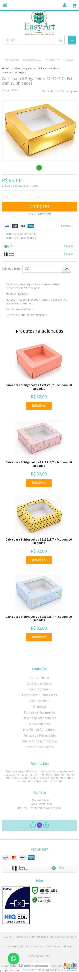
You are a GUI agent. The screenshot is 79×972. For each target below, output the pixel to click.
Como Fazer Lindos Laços (39, 695)
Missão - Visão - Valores (39, 730)
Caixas (16, 68)
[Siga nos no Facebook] (33, 825)
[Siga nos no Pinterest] (46, 825)
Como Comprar (39, 689)
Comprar (40, 207)
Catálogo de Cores (39, 684)
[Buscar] (60, 40)
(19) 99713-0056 (42, 804)
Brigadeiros (29, 68)
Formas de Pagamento (39, 713)
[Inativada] (16, 905)
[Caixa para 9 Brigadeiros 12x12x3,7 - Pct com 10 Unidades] (38, 376)
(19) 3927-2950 (40, 800)
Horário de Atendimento (39, 718)
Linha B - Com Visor (48, 68)
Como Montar (39, 701)
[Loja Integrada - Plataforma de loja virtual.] (39, 966)
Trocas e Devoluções (39, 747)
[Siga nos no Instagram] (39, 825)
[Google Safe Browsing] (41, 900)
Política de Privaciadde (39, 736)
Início (7, 68)
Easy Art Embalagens (64, 91)
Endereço (39, 707)
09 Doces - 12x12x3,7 (13, 72)
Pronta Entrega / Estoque (39, 741)
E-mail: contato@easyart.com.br (40, 808)
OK (66, 268)
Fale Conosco (39, 678)
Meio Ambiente (39, 724)
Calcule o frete (11, 268)
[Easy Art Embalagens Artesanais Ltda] (39, 22)
